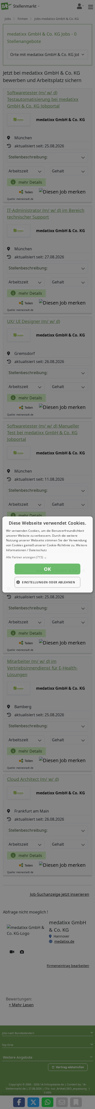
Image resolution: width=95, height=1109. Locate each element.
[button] (47, 557)
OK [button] (47, 568)
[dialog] (47, 554)
